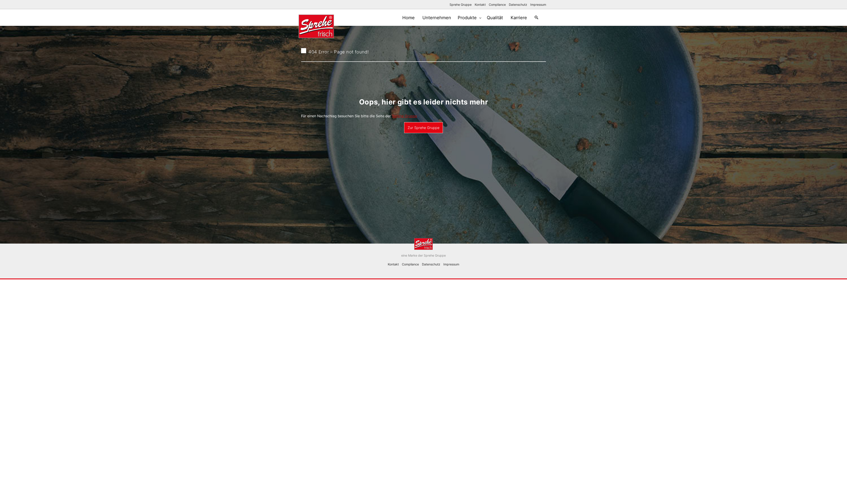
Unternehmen (436, 17)
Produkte (468, 17)
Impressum (538, 4)
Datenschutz (518, 4)
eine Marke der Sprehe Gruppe (423, 255)
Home (408, 17)
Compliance (497, 4)
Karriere (519, 17)
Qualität (495, 17)
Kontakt (480, 4)
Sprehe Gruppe (461, 4)
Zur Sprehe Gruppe (423, 127)
